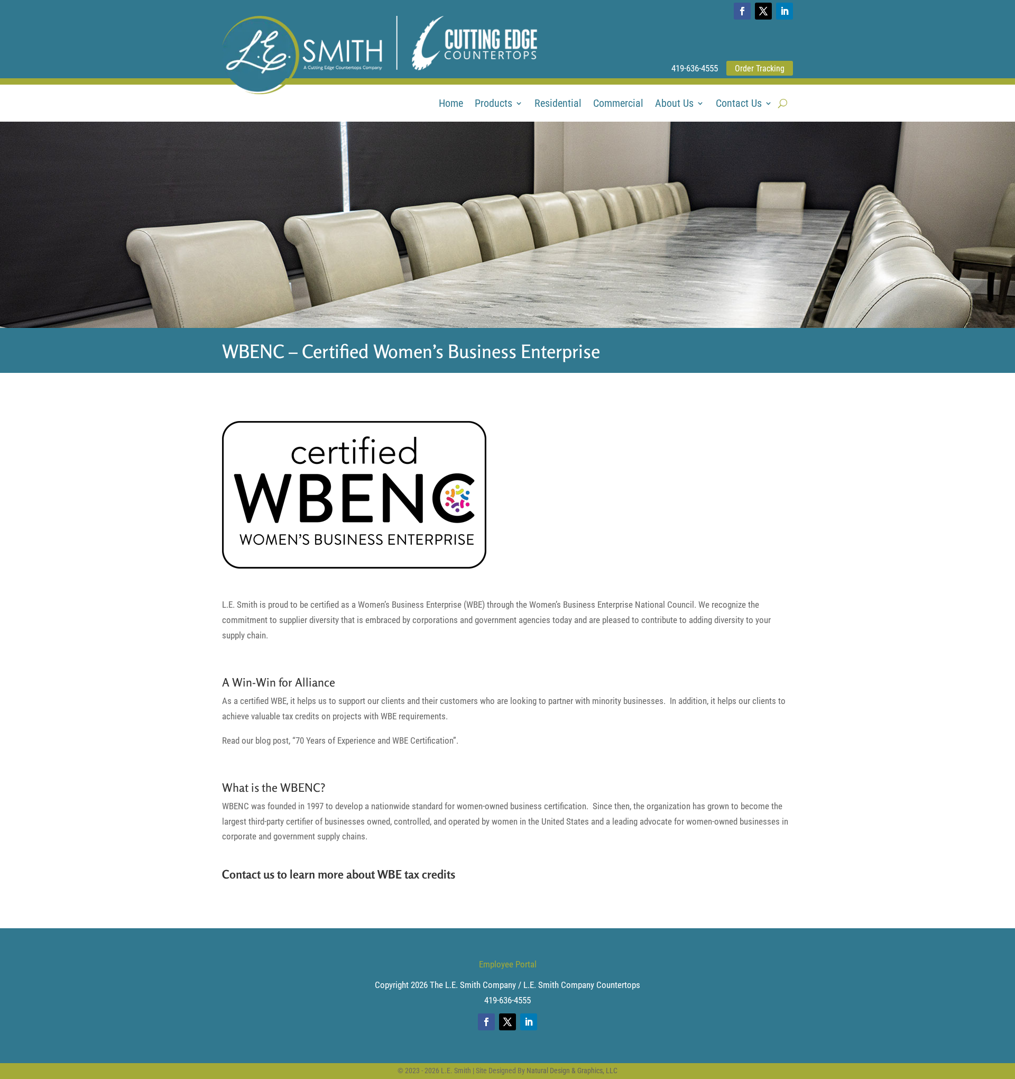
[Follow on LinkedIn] (784, 11)
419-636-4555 (694, 68)
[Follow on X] (763, 11)
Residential (558, 104)
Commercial (618, 104)
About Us (674, 104)
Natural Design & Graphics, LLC (572, 1070)
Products (493, 104)
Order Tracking (760, 68)
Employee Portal (508, 964)
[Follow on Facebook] (742, 11)
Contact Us (739, 104)
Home (451, 104)
